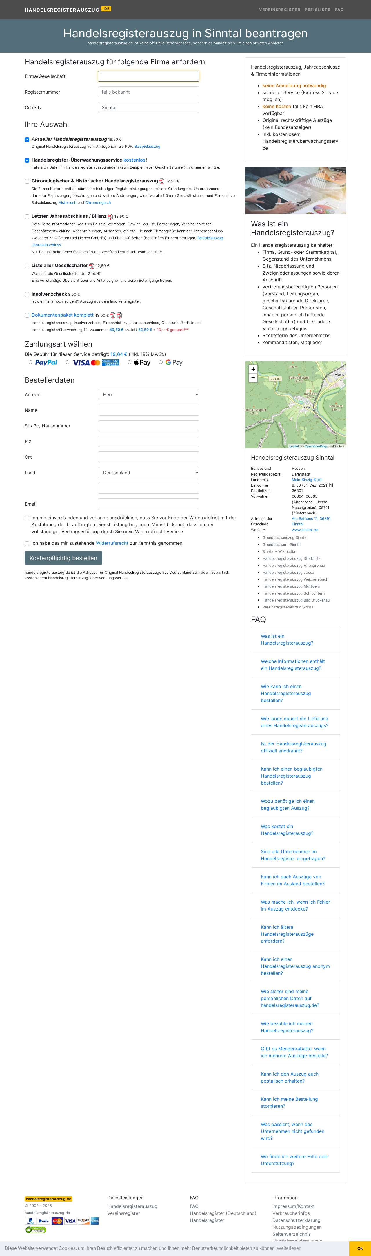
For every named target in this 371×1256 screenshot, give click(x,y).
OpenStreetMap (316, 446)
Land (30, 473)
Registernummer (42, 92)
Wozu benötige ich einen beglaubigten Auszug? (288, 804)
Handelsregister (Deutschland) (223, 1213)
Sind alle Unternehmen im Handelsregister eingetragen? (293, 855)
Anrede (32, 394)
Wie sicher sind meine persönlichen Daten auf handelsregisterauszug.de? (290, 998)
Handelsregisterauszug (67, 9)
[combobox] (148, 76)
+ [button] (253, 369)
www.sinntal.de (305, 530)
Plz (28, 441)
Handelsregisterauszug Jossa (288, 572)
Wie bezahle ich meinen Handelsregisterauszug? (287, 1027)
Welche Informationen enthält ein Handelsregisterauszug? (293, 664)
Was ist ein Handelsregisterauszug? (287, 639)
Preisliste (317, 10)
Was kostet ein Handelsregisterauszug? (287, 829)
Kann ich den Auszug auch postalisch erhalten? (290, 1077)
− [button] (253, 377)
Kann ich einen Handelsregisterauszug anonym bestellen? (295, 966)
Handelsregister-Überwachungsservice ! (89, 160)
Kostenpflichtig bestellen (63, 558)
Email (31, 504)
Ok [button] (360, 1248)
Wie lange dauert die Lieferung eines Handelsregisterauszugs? (294, 722)
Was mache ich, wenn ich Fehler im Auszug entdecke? (295, 905)
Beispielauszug (147, 146)
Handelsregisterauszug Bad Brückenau (296, 600)
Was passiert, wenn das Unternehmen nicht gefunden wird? (292, 1131)
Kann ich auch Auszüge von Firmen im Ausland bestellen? (293, 880)
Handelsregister (207, 1220)
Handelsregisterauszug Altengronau (294, 565)
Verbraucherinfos (291, 1213)
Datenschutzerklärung (296, 1220)
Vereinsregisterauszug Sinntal (288, 607)
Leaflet (294, 446)
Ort (28, 457)
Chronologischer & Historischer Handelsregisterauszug (105, 181)
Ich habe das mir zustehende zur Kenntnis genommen (107, 543)
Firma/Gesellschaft (45, 76)
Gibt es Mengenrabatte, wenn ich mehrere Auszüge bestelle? (294, 1052)
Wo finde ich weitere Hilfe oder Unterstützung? (295, 1159)
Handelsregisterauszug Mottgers (291, 586)
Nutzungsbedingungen (297, 1227)
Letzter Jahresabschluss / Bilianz (80, 216)
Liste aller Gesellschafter (71, 265)
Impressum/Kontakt (293, 1206)
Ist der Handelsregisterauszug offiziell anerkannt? (293, 747)
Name (31, 410)
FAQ (339, 10)
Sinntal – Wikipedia (279, 551)
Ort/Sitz (33, 107)
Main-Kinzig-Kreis (307, 480)
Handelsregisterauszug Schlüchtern (294, 593)
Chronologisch (98, 202)
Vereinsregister (279, 10)
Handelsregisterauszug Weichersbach (295, 579)
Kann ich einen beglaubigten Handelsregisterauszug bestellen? (292, 776)
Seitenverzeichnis (291, 1234)
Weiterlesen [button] (289, 1248)
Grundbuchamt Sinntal (282, 544)
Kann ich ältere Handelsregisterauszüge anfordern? (287, 934)
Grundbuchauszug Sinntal (285, 537)
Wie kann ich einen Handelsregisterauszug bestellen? (286, 693)
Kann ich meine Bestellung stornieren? (289, 1102)
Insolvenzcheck (56, 294)
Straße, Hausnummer (47, 426)
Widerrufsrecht (112, 543)
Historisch (68, 202)
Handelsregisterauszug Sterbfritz (292, 558)
